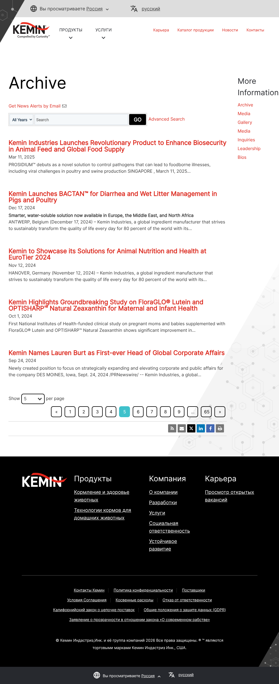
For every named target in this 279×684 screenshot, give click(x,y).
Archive (245, 104)
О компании (163, 492)
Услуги (157, 513)
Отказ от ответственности (187, 600)
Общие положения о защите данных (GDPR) (185, 610)
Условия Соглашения (87, 600)
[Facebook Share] (210, 428)
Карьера (161, 30)
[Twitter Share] (191, 428)
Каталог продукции (195, 30)
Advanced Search (166, 119)
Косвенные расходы (134, 600)
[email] (182, 428)
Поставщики (193, 590)
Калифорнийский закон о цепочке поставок (94, 610)
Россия (94, 9)
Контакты (255, 30)
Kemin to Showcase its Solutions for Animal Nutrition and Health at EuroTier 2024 (107, 254)
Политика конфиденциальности (143, 590)
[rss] (172, 428)
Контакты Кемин (89, 590)
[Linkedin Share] (201, 428)
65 (207, 411)
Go (137, 119)
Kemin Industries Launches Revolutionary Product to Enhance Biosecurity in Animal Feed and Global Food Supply (117, 146)
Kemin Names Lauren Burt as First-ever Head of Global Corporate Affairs (116, 353)
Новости (230, 30)
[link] (29, 29)
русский (151, 9)
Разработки (163, 503)
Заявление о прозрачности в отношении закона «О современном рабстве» (139, 619)
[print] (220, 428)
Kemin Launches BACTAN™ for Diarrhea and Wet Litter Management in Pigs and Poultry (112, 197)
